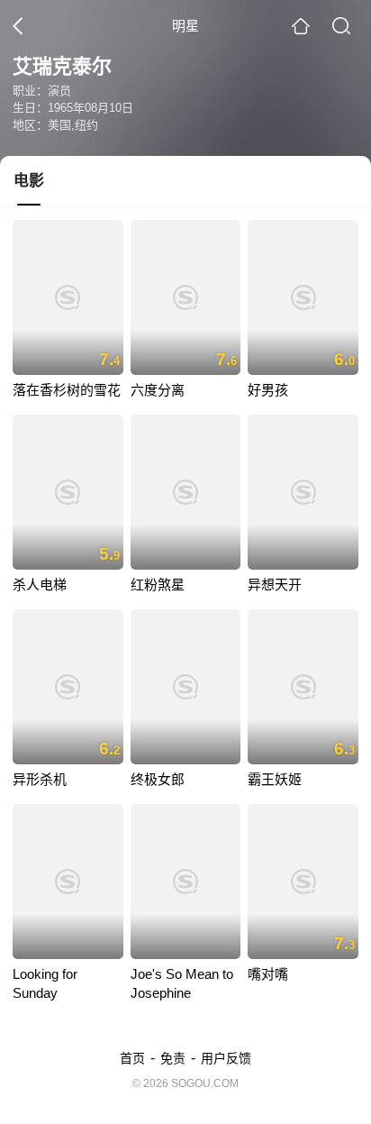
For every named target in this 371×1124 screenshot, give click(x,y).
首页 (132, 1058)
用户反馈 (226, 1058)
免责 (173, 1058)
